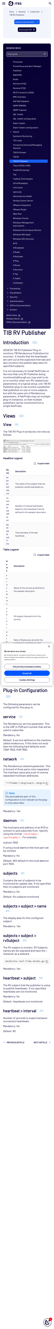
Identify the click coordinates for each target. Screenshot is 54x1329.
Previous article (16, 1042)
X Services (18, 269)
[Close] (49, 646)
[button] (47, 1322)
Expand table (43, 463)
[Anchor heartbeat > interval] (41, 1010)
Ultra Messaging (20, 183)
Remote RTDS (19, 88)
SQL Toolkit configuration (24, 118)
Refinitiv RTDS (19, 83)
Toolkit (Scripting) (21, 170)
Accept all (26, 673)
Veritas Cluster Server (23, 200)
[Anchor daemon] (22, 820)
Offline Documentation (20, 305)
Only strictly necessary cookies (27, 666)
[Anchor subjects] (22, 873)
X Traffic (16, 278)
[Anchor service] (20, 716)
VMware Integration (22, 205)
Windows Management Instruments (23, 224)
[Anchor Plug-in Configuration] (8, 696)
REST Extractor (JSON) (23, 92)
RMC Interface (19, 97)
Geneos (22, 11)
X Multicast (18, 256)
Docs (11, 11)
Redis (15, 79)
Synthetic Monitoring (22, 136)
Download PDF (25, 29)
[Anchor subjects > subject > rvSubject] (24, 940)
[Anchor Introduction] (35, 342)
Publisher (17, 70)
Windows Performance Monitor (27, 230)
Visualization (15, 292)
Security (13, 297)
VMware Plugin (19, 209)
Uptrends (17, 192)
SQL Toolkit (18, 114)
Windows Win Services (23, 239)
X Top (15, 274)
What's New (11, 315)
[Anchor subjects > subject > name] (7, 910)
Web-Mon (17, 214)
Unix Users (18, 187)
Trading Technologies (23, 178)
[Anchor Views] (21, 416)
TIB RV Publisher (17, 14)
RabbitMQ (17, 75)
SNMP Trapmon (20, 110)
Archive (13, 309)
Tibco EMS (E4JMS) (21, 165)
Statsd (16, 131)
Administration (17, 301)
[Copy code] (47, 783)
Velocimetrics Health (22, 196)
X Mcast (16, 252)
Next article (40, 1042)
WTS (15, 243)
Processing (15, 288)
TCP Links (17, 140)
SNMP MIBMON (19, 105)
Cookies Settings (27, 679)
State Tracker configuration (25, 127)
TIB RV (16, 156)
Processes (18, 61)
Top (14, 174)
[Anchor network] (22, 758)
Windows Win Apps (22, 234)
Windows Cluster (21, 218)
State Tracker (19, 123)
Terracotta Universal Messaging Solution (27, 146)
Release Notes (13, 318)
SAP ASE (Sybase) (21, 101)
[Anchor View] (16, 424)
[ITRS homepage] (27, 3)
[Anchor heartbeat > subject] (41, 977)
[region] (27, 664)
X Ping (16, 260)
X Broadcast (18, 247)
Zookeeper (18, 282)
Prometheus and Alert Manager (27, 66)
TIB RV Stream (19, 152)
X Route (16, 265)
